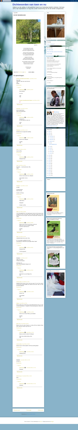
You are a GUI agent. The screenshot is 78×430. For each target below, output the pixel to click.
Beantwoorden (18, 85)
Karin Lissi (18, 323)
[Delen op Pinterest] (33, 72)
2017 (49, 165)
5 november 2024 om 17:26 (31, 383)
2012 (49, 173)
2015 (49, 168)
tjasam (41, 421)
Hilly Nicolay (21, 89)
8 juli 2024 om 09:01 (29, 247)
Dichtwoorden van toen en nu (29, 4)
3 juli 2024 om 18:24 (22, 149)
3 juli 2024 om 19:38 (22, 165)
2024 (49, 134)
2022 (49, 156)
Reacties (19, 87)
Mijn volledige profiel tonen (52, 125)
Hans (17, 236)
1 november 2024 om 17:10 (31, 367)
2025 (49, 133)
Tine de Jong (18, 281)
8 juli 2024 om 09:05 (29, 117)
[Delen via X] (31, 72)
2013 (49, 171)
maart (50, 149)
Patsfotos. (18, 185)
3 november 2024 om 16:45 (27, 375)
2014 (49, 170)
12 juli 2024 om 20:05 (30, 291)
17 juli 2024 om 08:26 (30, 351)
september (51, 139)
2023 (49, 155)
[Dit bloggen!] (30, 72)
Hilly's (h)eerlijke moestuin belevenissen (54, 51)
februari (51, 151)
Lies (17, 165)
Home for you (19, 375)
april (50, 148)
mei (50, 146)
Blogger (52, 421)
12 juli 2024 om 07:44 (23, 303)
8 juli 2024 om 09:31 (36, 100)
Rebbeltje (18, 130)
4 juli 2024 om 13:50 (24, 185)
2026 (49, 131)
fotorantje (18, 108)
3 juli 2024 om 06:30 (24, 108)
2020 (49, 160)
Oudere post (40, 410)
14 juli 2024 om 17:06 (30, 332)
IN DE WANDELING (53, 144)
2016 (49, 166)
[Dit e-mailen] (29, 72)
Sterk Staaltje (49, 53)
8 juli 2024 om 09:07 (29, 89)
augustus (51, 141)
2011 (49, 175)
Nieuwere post (17, 410)
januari (50, 153)
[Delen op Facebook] (32, 72)
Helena (17, 303)
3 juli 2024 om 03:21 (33, 78)
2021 (49, 158)
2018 (49, 163)
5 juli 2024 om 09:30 (22, 211)
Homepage (28, 410)
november (51, 137)
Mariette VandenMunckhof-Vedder (22, 78)
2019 (49, 161)
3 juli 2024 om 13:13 (23, 130)
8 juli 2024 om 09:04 (29, 157)
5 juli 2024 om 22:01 (22, 236)
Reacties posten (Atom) (31, 414)
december (51, 136)
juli (50, 142)
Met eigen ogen (50, 49)
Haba (17, 211)
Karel (17, 149)
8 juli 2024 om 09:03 (29, 222)
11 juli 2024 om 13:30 (25, 281)
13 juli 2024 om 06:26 (24, 323)
